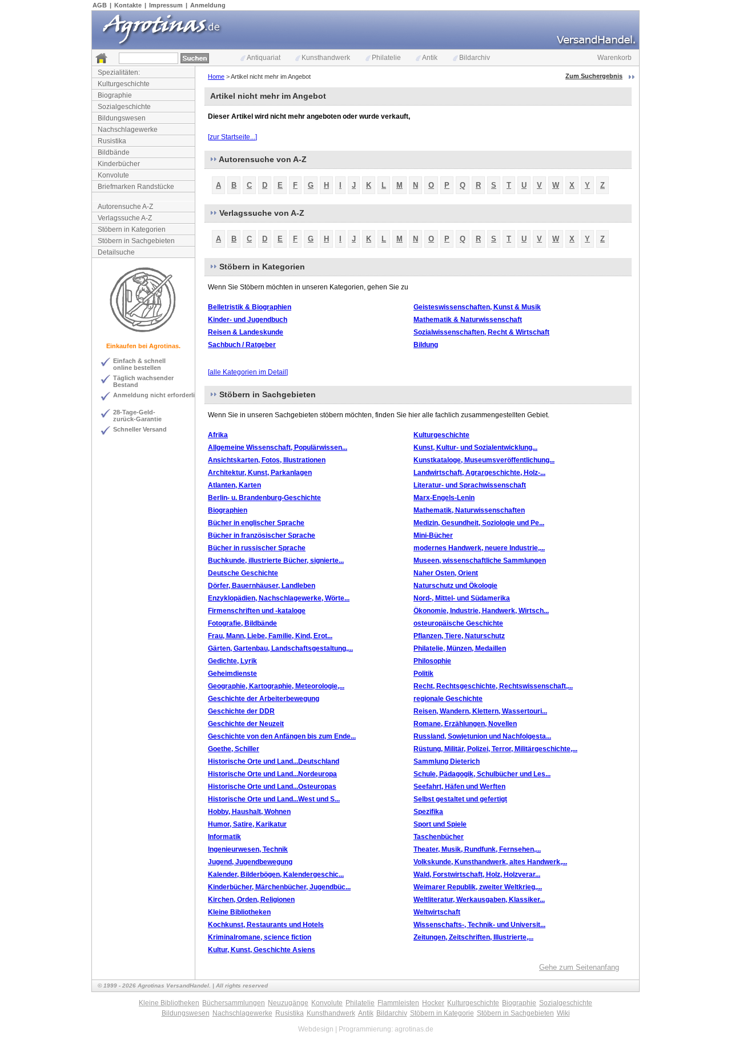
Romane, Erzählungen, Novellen (465, 724)
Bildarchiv (474, 58)
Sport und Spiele (440, 824)
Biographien (227, 510)
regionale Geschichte (448, 699)
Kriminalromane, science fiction (259, 937)
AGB (100, 5)
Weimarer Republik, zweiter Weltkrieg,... (477, 887)
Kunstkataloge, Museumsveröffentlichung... (484, 460)
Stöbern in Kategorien (132, 229)
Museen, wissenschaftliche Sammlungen (479, 561)
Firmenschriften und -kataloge (257, 611)
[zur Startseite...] (232, 137)
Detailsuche (116, 252)
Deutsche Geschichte (243, 573)
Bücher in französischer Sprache (261, 535)
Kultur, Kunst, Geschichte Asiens (261, 950)
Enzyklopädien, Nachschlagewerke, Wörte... (279, 598)
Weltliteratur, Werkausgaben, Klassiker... (479, 900)
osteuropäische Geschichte (458, 623)
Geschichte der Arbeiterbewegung (263, 699)
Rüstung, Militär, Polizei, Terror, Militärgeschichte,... (495, 749)
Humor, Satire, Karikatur (247, 824)
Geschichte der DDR (241, 711)
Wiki (563, 1013)
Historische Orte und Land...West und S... (274, 799)
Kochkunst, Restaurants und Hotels (266, 925)
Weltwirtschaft (436, 912)
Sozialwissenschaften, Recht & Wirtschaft (481, 332)
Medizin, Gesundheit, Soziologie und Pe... (478, 523)
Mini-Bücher (433, 535)
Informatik (224, 837)
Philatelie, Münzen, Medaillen (459, 648)
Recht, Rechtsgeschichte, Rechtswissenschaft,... (493, 686)
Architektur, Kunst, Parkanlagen (260, 473)
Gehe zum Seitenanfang (579, 967)
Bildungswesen (122, 118)
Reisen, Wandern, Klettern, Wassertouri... (480, 711)
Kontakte (128, 5)
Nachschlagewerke (128, 130)
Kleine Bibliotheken (239, 912)
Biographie (115, 95)
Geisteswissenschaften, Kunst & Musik (477, 307)
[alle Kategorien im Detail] (248, 372)
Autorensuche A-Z (125, 207)
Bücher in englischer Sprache (256, 523)
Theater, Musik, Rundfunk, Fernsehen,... (477, 849)
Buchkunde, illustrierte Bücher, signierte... (276, 561)
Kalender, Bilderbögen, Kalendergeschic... (276, 874)
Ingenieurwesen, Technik (248, 849)
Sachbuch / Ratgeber (242, 345)
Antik (429, 58)
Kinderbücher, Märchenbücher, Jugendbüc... (279, 887)
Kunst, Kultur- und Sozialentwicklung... (475, 448)
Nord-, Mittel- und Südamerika (461, 598)
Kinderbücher (119, 164)
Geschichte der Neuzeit (246, 724)
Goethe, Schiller (233, 749)
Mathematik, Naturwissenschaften (469, 510)
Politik (423, 674)
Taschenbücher (438, 837)
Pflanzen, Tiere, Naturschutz (459, 636)
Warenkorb (614, 58)
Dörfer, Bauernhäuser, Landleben (261, 586)
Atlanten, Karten (234, 485)
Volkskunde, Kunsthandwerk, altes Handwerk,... (490, 862)
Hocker (433, 1003)
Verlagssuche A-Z (125, 218)
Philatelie (386, 58)
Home (216, 76)
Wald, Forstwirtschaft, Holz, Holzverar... (476, 874)
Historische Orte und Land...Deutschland (273, 761)
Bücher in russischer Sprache (257, 548)
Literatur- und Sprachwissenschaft (469, 485)
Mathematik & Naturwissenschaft (467, 320)
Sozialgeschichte (124, 107)
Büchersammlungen (233, 1003)
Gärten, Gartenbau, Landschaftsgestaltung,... (280, 648)
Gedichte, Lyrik (232, 661)
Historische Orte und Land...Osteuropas (272, 787)
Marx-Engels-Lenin (444, 498)
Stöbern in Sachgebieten (136, 241)
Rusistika (112, 141)
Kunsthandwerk (326, 58)
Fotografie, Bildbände (242, 623)
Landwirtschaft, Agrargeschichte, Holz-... (479, 473)
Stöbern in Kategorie (442, 1013)
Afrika (218, 435)
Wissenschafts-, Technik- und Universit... (479, 925)
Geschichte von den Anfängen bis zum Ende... (282, 736)
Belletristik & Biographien (249, 307)
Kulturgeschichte (124, 84)
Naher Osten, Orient (445, 573)
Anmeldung (208, 5)
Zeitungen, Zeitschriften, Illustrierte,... (473, 937)
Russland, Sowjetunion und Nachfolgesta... (482, 736)
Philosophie (432, 661)
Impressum (166, 5)
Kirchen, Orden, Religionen (251, 900)
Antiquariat (263, 58)
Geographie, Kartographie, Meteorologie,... (276, 686)
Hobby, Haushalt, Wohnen (249, 812)
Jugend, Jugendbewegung (250, 862)
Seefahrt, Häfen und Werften (459, 787)
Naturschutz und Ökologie (455, 586)
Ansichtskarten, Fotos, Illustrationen (267, 460)
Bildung (425, 345)
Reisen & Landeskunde (245, 332)
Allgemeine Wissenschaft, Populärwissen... (277, 448)
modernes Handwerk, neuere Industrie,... (479, 548)
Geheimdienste (232, 674)
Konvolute (113, 175)
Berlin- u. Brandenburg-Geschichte (264, 498)
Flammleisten (398, 1003)
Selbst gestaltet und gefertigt (460, 799)
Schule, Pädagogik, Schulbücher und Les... (482, 774)
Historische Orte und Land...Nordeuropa (272, 774)
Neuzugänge (288, 1003)
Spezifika (428, 812)
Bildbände (114, 152)
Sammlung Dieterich (446, 761)
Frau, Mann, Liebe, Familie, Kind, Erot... (270, 636)
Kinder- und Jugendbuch (247, 320)
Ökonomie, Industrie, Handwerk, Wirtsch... (481, 611)
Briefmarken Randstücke (136, 187)
